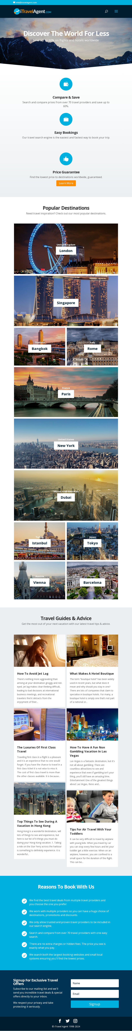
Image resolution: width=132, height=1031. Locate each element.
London (66, 250)
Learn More (66, 183)
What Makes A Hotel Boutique (92, 673)
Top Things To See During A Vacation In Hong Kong (37, 823)
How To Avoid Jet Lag (32, 673)
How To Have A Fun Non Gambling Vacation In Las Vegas (88, 751)
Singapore (66, 302)
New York (66, 445)
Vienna (39, 582)
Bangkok (40, 348)
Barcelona (92, 582)
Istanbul (39, 543)
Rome (92, 348)
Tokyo (92, 543)
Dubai (66, 497)
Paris (66, 393)
